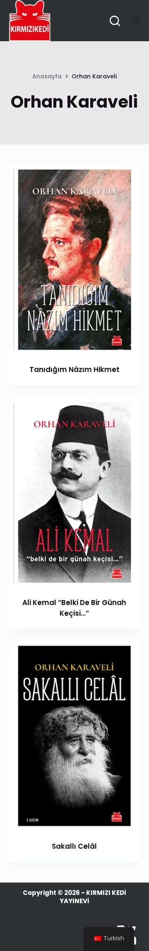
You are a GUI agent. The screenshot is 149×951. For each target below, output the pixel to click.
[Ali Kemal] (74, 492)
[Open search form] (115, 21)
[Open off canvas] (136, 20)
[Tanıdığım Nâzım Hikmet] (74, 259)
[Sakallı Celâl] (74, 736)
